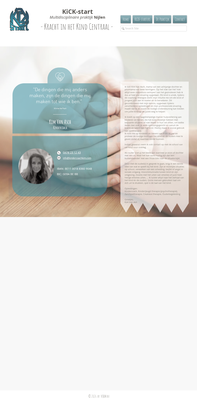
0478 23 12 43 (72, 152)
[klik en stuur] (59, 158)
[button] (162, 19)
